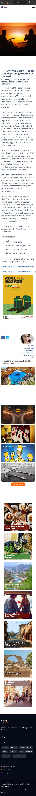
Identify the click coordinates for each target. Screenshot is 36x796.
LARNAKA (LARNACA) (25, 747)
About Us (27, 790)
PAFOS (4, 752)
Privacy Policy (11, 790)
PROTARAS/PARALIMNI (26, 752)
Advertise (20, 790)
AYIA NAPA (13, 752)
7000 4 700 (6, 770)
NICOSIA (5, 747)
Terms (3, 790)
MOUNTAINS (6, 756)
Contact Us (4, 792)
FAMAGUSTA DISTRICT (19, 756)
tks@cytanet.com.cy (10, 773)
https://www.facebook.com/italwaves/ (17, 266)
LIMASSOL (13, 747)
